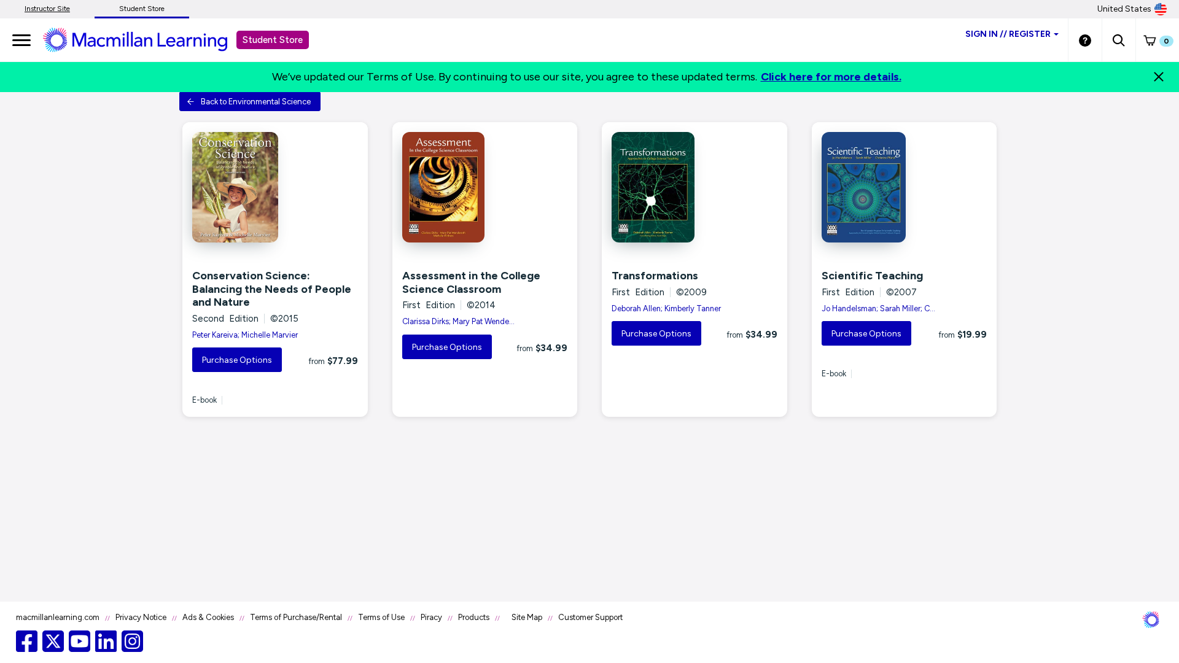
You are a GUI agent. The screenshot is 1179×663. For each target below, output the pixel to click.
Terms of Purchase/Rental (296, 617)
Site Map (527, 617)
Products (473, 617)
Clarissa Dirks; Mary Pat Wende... (458, 321)
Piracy (431, 617)
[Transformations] (694, 187)
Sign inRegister (1008, 34)
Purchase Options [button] (237, 360)
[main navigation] (21, 39)
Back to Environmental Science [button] (256, 101)
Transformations (655, 275)
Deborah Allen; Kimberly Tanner (666, 308)
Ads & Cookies (208, 617)
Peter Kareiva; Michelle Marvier (245, 334)
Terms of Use (381, 617)
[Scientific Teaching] (904, 187)
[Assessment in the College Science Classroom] (485, 187)
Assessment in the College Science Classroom (471, 282)
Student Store (142, 8)
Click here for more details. (831, 76)
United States (1124, 9)
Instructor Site (47, 8)
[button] (1118, 39)
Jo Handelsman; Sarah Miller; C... (878, 308)
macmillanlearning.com (57, 617)
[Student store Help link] (1085, 39)
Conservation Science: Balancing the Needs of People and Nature (271, 289)
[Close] (1159, 76)
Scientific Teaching (872, 275)
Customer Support (590, 617)
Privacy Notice (140, 617)
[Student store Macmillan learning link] (144, 39)
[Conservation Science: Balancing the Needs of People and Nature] (275, 187)
